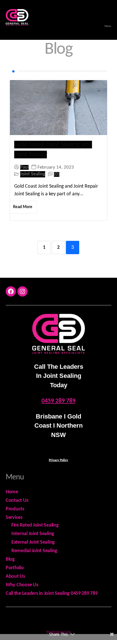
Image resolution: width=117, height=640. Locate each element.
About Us (15, 576)
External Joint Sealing (33, 542)
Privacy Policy (58, 460)
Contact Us (17, 500)
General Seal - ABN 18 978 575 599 (65, 618)
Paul (24, 167)
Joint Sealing (32, 174)
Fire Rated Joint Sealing (35, 525)
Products (15, 509)
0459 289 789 (58, 401)
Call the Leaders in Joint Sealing (38, 593)
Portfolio (15, 568)
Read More (22, 207)
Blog (10, 559)
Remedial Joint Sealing (34, 551)
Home (12, 492)
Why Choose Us (22, 585)
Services (14, 517)
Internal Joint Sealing (32, 534)
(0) (56, 174)
